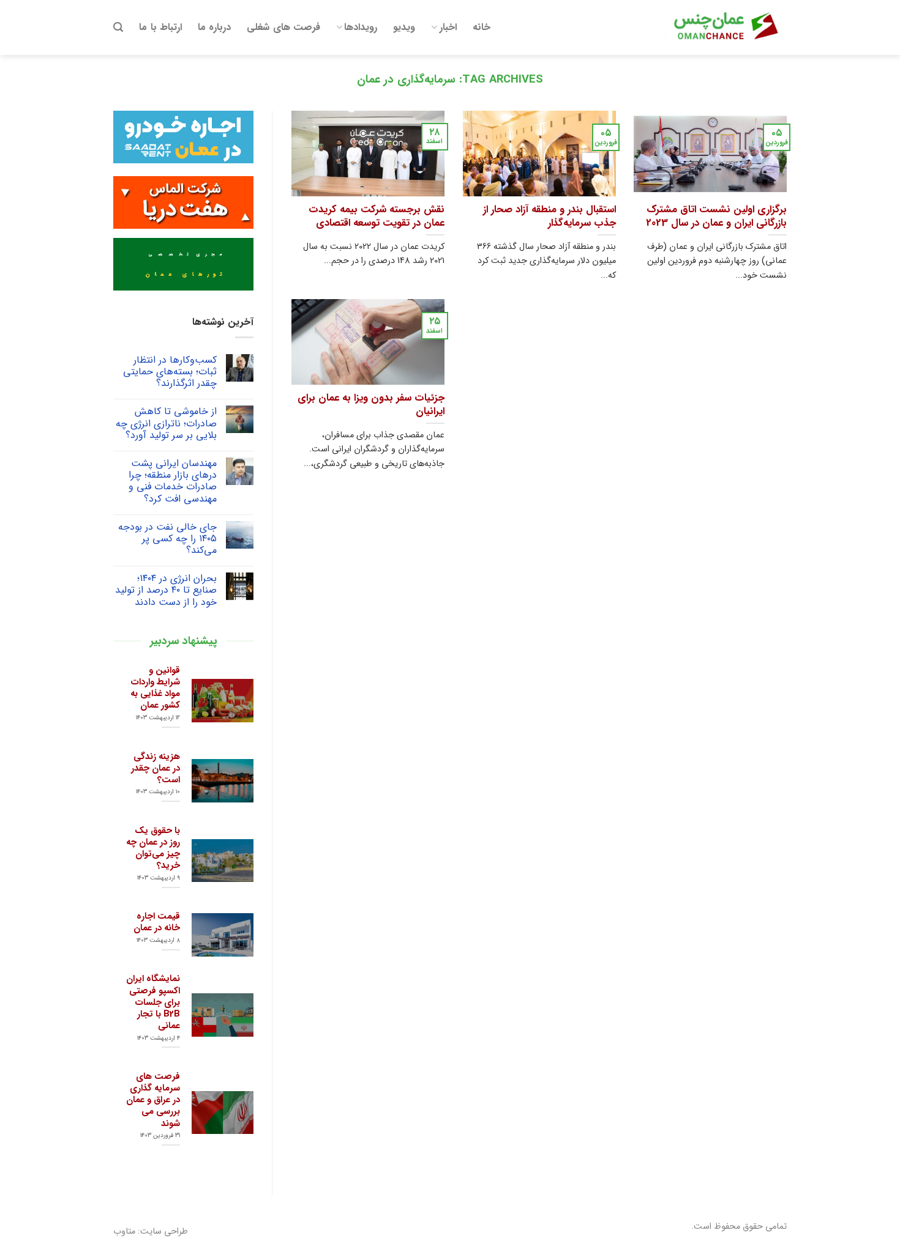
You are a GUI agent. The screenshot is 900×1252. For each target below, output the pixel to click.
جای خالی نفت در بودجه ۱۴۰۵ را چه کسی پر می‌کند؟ (167, 539)
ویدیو (404, 27)
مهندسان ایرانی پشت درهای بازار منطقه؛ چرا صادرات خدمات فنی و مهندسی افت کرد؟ (173, 481)
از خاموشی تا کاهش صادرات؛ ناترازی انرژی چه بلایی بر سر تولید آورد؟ (166, 423)
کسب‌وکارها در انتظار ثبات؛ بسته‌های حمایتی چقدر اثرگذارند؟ (170, 372)
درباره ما (214, 27)
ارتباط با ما (160, 27)
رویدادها (360, 27)
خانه (481, 27)
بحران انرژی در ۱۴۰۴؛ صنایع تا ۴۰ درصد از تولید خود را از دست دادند (166, 590)
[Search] (118, 27)
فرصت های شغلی (283, 27)
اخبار (448, 27)
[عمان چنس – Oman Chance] (725, 27)
